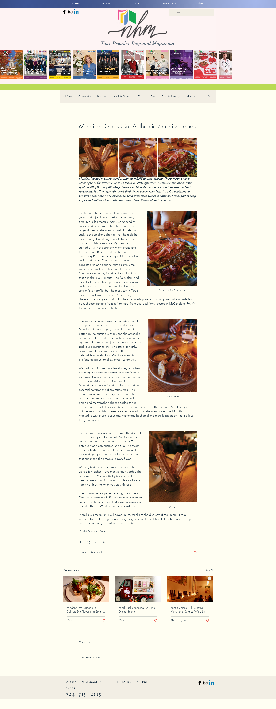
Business (101, 96)
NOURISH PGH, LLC (142, 681)
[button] (209, 96)
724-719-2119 (84, 693)
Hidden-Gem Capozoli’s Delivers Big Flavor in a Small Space (84, 609)
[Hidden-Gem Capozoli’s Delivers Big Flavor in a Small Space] (86, 589)
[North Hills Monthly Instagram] (70, 12)
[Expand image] (98, 157)
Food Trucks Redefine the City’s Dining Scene (137, 609)
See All (209, 569)
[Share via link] (103, 542)
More (189, 96)
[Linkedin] (76, 12)
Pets (153, 96)
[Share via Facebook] (80, 542)
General (104, 531)
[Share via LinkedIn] (96, 542)
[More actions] (195, 117)
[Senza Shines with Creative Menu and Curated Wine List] (190, 589)
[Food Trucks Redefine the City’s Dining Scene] (138, 589)
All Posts (67, 96)
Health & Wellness (122, 96)
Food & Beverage (171, 96)
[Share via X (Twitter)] (88, 542)
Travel (141, 96)
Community (84, 96)
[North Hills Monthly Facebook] (64, 12)
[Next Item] (226, 64)
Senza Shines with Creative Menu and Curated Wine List (188, 609)
